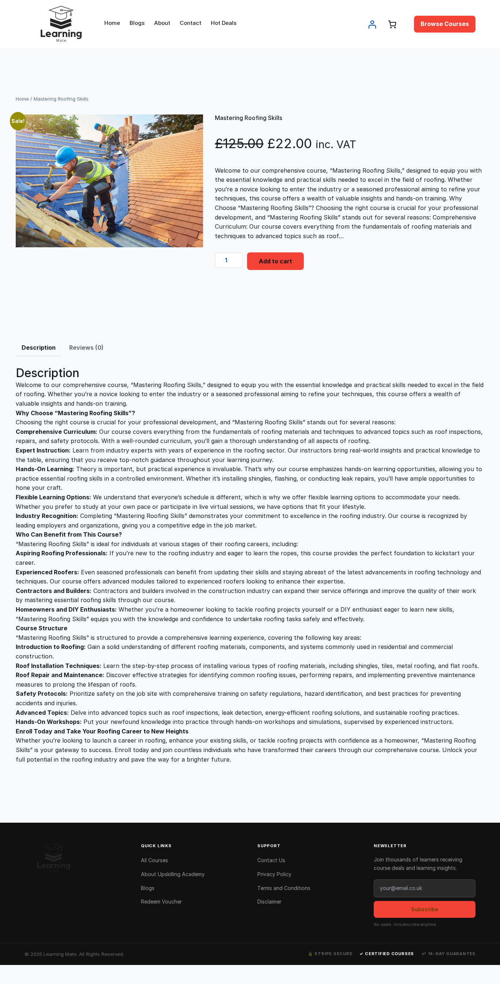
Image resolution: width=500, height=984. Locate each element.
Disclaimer (269, 901)
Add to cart (275, 261)
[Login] (372, 24)
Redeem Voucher (161, 901)
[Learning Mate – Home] (75, 857)
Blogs (147, 888)
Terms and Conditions (283, 888)
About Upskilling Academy (173, 874)
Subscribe (424, 909)
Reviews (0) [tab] (86, 347)
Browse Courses (445, 23)
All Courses (154, 860)
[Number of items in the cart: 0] (392, 24)
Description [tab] (39, 347)
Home (22, 99)
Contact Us (271, 860)
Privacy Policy (274, 874)
